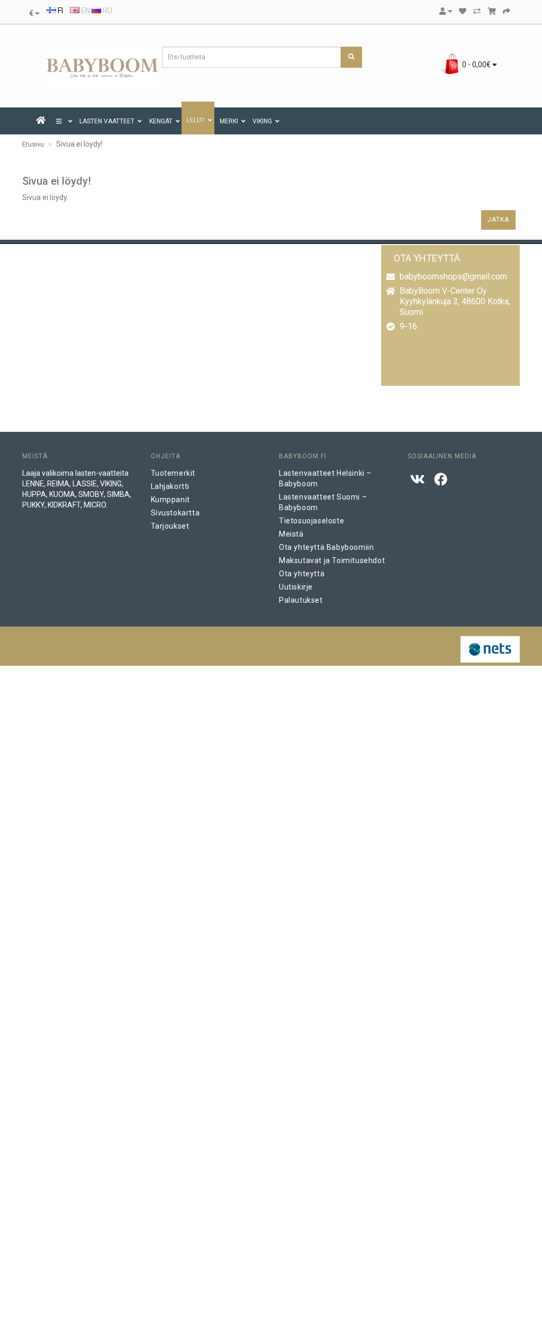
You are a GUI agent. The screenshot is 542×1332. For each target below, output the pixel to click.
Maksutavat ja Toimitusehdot (332, 560)
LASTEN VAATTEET (106, 121)
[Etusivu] (41, 121)
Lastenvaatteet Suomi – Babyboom (323, 502)
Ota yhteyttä (301, 573)
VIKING (262, 121)
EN (84, 10)
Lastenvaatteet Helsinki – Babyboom (325, 478)
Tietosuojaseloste (311, 521)
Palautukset (301, 600)
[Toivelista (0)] (462, 11)
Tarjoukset (170, 526)
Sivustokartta (175, 513)
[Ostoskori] (491, 11)
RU (106, 10)
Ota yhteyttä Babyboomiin (326, 547)
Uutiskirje (296, 587)
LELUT (196, 120)
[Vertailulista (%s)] (477, 11)
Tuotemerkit (173, 473)
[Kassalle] (506, 11)
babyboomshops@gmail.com (453, 276)
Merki (229, 121)
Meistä (291, 534)
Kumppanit (170, 499)
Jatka (498, 219)
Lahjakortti (170, 486)
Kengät (161, 121)
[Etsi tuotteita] (351, 57)
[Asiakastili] (445, 11)
